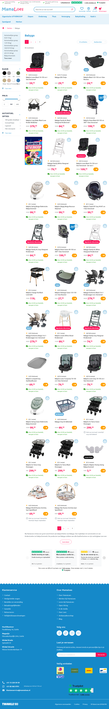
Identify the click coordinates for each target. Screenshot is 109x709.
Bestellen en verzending (13, 602)
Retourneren (9, 612)
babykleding (80, 16)
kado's (93, 16)
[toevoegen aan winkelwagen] (45, 83)
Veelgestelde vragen (12, 598)
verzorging (65, 16)
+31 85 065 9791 (12, 686)
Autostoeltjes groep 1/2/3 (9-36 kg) (11, 46)
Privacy (85, 704)
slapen (30, 16)
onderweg (43, 16)
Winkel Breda (7, 640)
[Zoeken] (72, 9)
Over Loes (62, 612)
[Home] (3, 28)
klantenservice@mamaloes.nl (18, 690)
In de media (63, 609)
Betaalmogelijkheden (12, 605)
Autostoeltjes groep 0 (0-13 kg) (11, 36)
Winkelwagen (103, 10)
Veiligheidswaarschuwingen (14, 615)
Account (94, 11)
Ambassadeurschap (66, 615)
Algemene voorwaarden (63, 704)
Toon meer (8, 58)
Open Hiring (63, 605)
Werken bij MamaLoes (67, 598)
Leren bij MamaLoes (66, 602)
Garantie (7, 609)
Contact (7, 595)
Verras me (101, 655)
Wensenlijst (82, 11)
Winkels (88, 11)
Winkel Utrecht (8, 647)
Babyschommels (9, 56)
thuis (54, 16)
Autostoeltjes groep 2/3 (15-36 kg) (11, 52)
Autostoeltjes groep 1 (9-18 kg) (11, 41)
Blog (60, 619)
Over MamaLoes (65, 595)
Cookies (77, 704)
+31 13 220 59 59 (13, 682)
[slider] (4, 99)
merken (19, 21)
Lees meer (65, 542)
